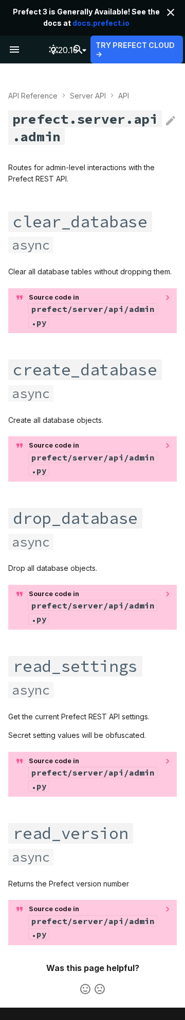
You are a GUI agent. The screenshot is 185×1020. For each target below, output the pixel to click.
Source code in (92, 310)
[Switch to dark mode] (53, 49)
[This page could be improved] (100, 989)
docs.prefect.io (101, 23)
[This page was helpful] (85, 989)
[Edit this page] (170, 121)
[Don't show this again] (170, 12)
